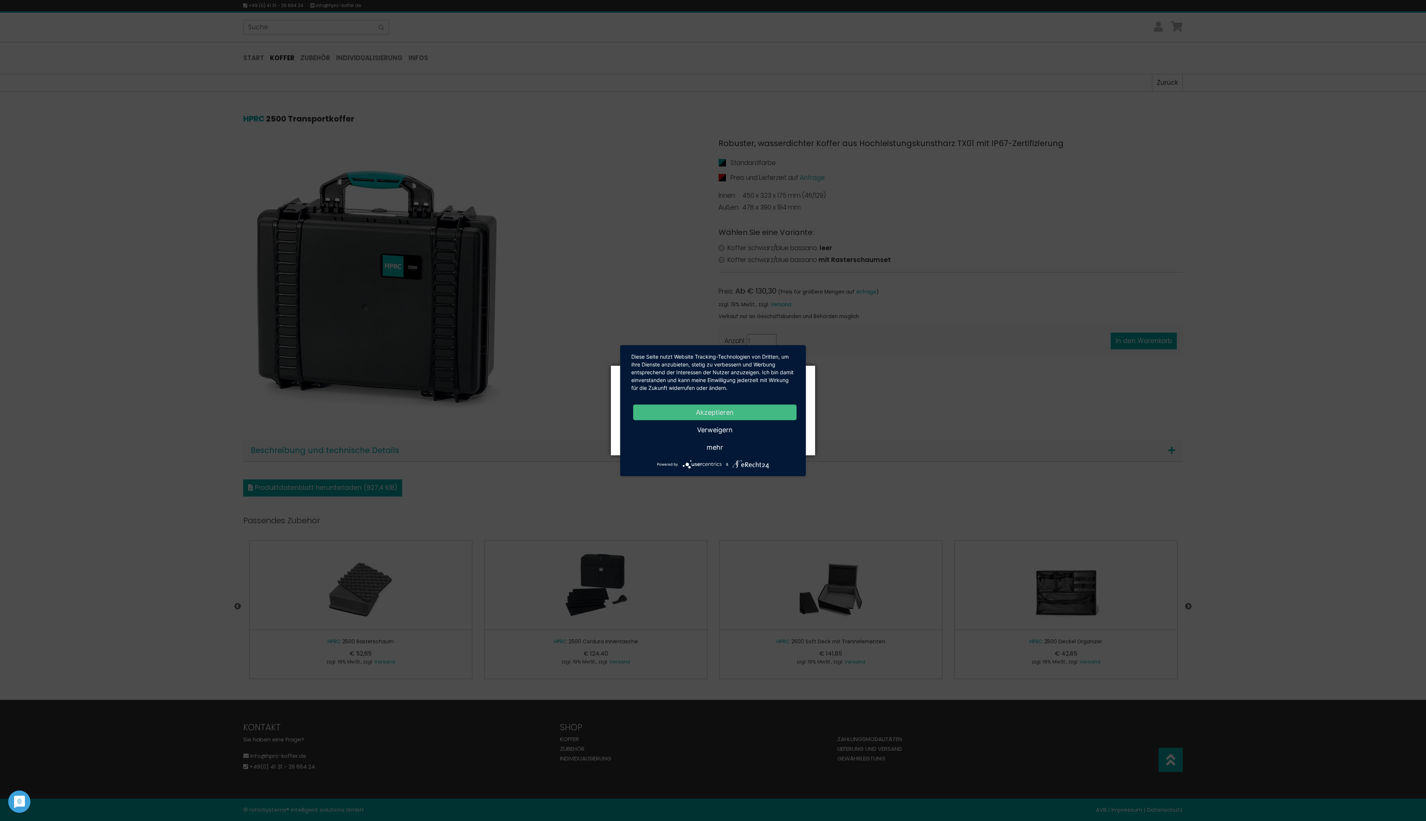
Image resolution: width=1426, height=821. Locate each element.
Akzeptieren (715, 412)
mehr (715, 447)
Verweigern (715, 429)
